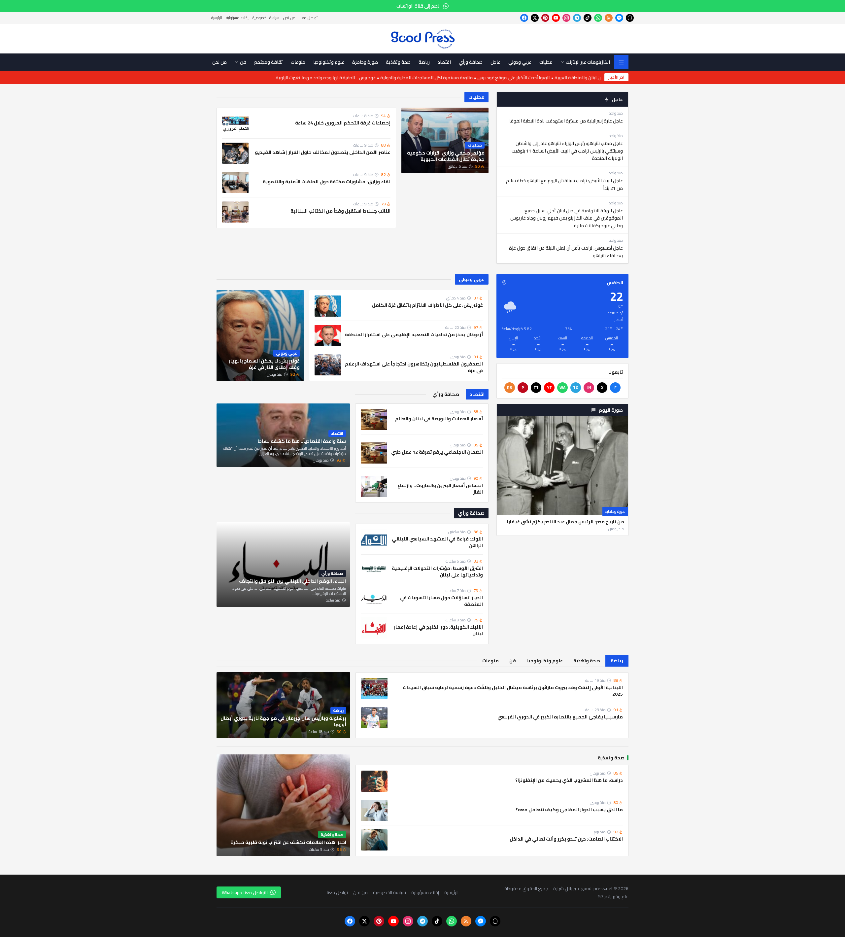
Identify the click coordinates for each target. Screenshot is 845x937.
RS (509, 387)
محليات (476, 97)
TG (575, 387)
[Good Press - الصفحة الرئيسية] (422, 38)
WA (562, 387)
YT (549, 387)
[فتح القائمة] (621, 62)
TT (536, 387)
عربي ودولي (472, 279)
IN (589, 387)
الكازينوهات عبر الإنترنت (588, 62)
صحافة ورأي (471, 513)
